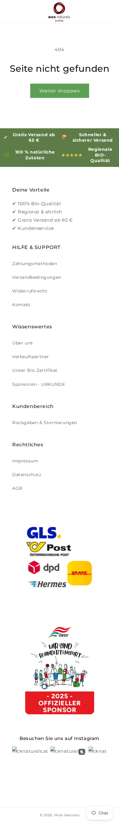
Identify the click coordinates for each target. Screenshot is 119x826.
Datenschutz (26, 474)
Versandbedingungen (36, 277)
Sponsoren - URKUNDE (38, 384)
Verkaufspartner (30, 356)
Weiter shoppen (59, 91)
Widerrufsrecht (29, 291)
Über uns (22, 343)
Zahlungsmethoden (34, 263)
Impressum (25, 461)
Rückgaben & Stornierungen (44, 422)
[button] (12, 12)
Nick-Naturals (66, 815)
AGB (17, 488)
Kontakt (21, 304)
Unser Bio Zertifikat (35, 370)
